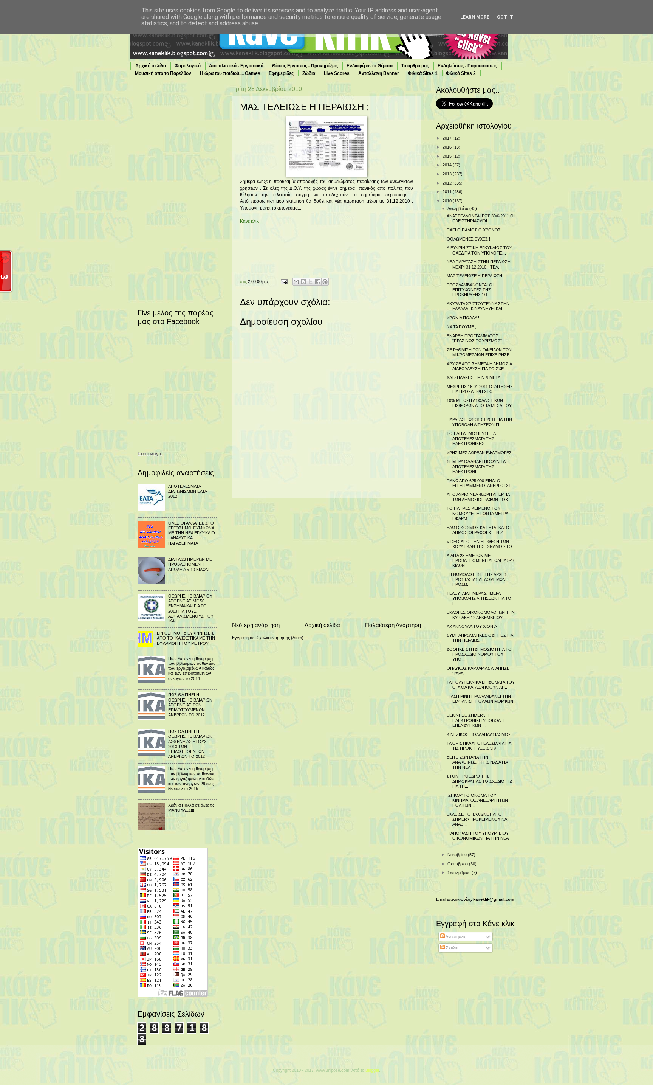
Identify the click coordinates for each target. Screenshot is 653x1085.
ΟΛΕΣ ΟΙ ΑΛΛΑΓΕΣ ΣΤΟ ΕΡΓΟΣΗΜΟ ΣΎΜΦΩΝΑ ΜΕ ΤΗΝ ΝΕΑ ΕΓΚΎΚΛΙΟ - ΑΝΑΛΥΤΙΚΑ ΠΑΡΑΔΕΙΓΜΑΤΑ (191, 533)
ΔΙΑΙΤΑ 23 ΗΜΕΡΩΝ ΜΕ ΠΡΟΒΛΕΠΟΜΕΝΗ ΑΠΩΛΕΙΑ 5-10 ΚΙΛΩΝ (190, 564)
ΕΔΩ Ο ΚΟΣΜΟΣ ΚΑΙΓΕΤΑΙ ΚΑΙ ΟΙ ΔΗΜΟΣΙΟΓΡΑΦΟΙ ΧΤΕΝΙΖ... (479, 530)
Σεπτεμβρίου (459, 872)
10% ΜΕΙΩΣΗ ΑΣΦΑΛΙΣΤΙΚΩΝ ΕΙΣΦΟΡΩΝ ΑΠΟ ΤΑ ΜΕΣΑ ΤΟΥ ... (479, 405)
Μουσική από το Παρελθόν (163, 73)
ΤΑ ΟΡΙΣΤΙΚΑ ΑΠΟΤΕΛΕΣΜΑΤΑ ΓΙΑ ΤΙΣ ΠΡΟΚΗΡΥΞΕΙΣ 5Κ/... (479, 745)
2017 (448, 138)
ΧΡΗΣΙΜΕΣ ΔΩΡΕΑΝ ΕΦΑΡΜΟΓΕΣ (479, 452)
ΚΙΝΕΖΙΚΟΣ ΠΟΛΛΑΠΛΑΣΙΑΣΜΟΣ (479, 734)
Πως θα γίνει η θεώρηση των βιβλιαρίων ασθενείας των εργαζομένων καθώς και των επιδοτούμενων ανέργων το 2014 (191, 668)
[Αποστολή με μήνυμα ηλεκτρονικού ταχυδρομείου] (296, 282)
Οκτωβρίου (458, 863)
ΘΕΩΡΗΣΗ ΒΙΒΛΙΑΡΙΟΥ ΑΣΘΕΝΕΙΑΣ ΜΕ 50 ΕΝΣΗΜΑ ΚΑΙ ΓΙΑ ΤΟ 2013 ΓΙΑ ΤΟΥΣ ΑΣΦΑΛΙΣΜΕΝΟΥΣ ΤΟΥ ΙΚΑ (191, 608)
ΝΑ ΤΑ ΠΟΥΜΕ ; (461, 326)
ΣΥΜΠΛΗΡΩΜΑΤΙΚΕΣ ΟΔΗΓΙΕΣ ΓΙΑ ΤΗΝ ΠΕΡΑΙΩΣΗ (480, 638)
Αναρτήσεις (455, 936)
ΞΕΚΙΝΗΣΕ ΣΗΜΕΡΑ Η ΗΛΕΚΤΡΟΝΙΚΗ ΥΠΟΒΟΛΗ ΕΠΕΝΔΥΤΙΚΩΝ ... (475, 720)
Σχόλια (451, 947)
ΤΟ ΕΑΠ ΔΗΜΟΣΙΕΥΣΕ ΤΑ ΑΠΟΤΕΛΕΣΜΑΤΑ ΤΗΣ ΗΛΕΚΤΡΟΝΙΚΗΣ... (471, 438)
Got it (505, 17)
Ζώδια (308, 73)
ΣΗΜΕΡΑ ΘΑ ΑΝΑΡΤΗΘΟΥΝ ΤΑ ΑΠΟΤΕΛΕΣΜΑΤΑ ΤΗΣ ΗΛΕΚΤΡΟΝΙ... (476, 466)
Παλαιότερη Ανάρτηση (393, 625)
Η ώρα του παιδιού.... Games (230, 73)
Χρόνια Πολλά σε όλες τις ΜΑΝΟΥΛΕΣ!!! (191, 807)
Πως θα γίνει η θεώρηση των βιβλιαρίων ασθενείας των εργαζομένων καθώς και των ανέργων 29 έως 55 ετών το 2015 (191, 778)
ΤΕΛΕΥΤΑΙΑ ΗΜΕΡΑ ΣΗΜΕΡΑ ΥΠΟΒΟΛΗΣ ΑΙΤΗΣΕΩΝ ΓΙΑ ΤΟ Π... (479, 598)
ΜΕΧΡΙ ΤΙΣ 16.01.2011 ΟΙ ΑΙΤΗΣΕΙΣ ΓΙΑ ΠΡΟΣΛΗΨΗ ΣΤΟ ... (480, 389)
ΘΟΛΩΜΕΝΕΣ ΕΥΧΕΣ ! (468, 239)
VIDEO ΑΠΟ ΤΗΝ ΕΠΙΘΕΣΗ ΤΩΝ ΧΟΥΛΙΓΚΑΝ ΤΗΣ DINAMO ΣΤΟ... (481, 544)
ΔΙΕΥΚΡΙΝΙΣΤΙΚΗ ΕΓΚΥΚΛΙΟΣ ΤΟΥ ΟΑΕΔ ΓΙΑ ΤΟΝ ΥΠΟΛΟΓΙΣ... (479, 250)
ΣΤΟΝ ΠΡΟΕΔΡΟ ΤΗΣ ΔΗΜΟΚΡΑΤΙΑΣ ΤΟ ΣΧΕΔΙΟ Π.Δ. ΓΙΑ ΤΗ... (480, 781)
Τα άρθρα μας (415, 65)
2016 (448, 147)
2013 (448, 174)
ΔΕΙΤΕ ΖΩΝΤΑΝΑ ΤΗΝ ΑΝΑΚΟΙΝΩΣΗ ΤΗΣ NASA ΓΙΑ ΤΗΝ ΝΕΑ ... (477, 762)
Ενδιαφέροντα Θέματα (370, 65)
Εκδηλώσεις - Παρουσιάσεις (467, 65)
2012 (448, 183)
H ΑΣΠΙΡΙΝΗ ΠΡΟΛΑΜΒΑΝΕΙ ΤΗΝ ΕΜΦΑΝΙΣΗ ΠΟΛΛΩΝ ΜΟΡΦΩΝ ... (480, 701)
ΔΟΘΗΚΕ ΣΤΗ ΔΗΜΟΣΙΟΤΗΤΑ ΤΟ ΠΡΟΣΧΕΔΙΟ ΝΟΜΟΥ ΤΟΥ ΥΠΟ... (479, 654)
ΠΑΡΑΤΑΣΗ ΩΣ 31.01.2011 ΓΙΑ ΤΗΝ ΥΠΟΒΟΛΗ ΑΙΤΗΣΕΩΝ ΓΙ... (479, 422)
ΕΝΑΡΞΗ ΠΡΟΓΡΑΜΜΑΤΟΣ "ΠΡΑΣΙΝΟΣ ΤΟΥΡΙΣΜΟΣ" (474, 338)
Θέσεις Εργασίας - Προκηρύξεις (305, 65)
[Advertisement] (326, 560)
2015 (448, 156)
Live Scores (337, 73)
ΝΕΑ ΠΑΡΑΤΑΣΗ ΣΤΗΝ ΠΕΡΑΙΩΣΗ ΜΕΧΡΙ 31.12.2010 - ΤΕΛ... (479, 264)
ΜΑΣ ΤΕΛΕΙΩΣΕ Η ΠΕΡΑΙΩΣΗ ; (475, 275)
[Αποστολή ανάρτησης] (284, 281)
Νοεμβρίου (457, 854)
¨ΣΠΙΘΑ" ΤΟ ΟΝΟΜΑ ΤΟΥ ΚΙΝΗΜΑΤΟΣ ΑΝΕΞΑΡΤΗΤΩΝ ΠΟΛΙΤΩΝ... (477, 800)
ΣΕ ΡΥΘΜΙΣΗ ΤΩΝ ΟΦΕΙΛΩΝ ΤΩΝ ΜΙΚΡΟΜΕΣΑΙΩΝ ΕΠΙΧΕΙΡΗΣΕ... (480, 352)
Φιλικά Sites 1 (423, 73)
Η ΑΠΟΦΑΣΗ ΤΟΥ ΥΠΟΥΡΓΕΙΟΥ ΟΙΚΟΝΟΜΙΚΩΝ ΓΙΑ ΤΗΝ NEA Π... (478, 838)
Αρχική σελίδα (150, 65)
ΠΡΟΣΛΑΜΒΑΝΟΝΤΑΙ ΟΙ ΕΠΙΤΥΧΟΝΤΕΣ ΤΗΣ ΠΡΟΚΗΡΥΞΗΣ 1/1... (470, 290)
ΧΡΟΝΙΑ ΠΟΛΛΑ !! (463, 317)
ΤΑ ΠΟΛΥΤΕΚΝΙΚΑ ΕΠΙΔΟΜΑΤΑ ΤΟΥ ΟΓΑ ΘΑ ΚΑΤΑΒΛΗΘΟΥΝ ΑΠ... (481, 684)
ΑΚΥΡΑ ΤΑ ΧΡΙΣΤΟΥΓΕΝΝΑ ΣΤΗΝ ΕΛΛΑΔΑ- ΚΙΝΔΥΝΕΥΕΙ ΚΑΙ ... (478, 306)
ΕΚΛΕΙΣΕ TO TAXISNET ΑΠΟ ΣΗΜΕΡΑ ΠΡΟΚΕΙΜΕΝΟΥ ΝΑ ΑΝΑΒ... (477, 819)
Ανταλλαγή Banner (378, 73)
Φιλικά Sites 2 (461, 73)
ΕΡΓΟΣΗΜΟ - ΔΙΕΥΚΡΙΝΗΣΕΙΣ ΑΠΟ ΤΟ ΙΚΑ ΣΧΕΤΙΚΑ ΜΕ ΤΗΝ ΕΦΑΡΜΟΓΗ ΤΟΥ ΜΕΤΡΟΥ (186, 638)
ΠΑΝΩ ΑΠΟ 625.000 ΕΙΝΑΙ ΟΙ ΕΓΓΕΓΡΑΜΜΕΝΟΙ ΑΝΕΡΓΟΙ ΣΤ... (480, 483)
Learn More (474, 17)
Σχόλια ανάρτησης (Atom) (280, 637)
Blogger (372, 1070)
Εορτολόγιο (150, 453)
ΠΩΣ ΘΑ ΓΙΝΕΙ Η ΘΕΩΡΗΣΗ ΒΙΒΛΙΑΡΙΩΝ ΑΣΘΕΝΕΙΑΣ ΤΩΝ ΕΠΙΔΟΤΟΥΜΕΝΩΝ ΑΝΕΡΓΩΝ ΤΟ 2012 (190, 704)
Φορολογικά (188, 65)
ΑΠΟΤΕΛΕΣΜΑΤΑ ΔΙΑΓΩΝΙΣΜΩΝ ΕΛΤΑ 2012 (187, 491)
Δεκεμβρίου (458, 208)
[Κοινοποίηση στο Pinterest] (325, 282)
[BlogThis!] (303, 282)
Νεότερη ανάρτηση (256, 625)
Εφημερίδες (281, 73)
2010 (448, 201)
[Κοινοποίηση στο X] (310, 282)
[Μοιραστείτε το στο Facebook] (318, 282)
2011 (448, 191)
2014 (448, 165)
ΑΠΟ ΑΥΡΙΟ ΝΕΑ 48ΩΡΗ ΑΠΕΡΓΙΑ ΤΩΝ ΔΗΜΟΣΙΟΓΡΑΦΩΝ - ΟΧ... (479, 496)
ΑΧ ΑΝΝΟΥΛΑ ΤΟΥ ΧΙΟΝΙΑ (472, 626)
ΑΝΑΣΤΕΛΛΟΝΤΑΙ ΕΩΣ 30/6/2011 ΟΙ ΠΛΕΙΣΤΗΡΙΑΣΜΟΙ (481, 218)
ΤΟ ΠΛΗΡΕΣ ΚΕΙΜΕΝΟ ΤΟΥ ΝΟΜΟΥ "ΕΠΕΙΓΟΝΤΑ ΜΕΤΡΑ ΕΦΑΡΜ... (477, 513)
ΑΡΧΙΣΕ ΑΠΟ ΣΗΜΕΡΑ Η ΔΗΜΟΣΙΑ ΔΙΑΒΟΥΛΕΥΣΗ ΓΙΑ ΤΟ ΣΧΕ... (479, 366)
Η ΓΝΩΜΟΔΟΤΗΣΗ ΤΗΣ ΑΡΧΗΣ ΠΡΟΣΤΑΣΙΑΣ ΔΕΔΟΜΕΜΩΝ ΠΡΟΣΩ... (477, 579)
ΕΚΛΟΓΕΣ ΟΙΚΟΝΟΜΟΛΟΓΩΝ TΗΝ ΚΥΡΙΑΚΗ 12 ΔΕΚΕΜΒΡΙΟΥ (481, 614)
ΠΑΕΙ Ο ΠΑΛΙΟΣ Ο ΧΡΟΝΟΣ (474, 230)
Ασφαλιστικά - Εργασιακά (236, 65)
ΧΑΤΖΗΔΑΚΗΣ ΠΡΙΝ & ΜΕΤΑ (473, 377)
